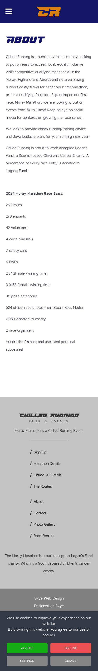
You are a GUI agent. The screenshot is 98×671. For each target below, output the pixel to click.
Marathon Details (47, 464)
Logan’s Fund (82, 556)
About (39, 502)
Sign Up (40, 452)
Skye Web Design (49, 598)
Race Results (44, 536)
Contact (40, 513)
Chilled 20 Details (47, 475)
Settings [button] (27, 660)
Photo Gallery (44, 524)
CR (49, 12)
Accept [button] (27, 648)
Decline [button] (71, 648)
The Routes (43, 486)
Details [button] (71, 660)
